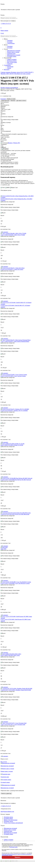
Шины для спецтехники (10, 820)
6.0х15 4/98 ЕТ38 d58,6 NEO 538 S (10, 655)
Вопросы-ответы (12, 60)
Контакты (6, 69)
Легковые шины (8, 817)
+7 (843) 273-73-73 (6, 23)
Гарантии (9, 63)
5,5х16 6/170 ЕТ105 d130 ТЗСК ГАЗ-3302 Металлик (15, 514)
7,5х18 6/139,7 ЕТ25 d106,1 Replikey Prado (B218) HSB (16, 690)
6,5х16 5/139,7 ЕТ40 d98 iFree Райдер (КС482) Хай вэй (16, 479)
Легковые (10, 40)
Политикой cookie (13, 847)
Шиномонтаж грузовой (13, 55)
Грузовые (9, 42)
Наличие (13, 100)
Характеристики (5, 100)
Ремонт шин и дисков (13, 52)
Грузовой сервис (11, 56)
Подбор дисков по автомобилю (9, 87)
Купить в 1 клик (11, 98)
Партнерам (10, 66)
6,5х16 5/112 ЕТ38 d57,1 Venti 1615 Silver (12, 269)
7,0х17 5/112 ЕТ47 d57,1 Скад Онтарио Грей (13, 724)
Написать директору (6, 793)
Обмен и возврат (12, 59)
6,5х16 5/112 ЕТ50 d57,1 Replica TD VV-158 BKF (14, 410)
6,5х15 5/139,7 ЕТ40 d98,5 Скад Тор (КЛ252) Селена (15, 583)
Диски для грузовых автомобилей (13, 822)
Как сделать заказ (12, 62)
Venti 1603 (3, 548)
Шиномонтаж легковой (13, 50)
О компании (7, 65)
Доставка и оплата (21, 100)
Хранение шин (11, 53)
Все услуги (4, 761)
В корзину (3, 98)
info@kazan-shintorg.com (7, 811)
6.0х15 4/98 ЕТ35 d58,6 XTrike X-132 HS (12, 445)
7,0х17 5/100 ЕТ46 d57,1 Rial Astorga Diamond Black (15, 341)
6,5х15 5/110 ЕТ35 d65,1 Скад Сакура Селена (13, 376)
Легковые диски (8, 821)
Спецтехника (11, 43)
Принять (17, 857)
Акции (9, 68)
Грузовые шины (8, 818)
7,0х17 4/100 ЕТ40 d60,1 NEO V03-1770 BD (13, 235)
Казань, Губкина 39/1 (14, 142)
